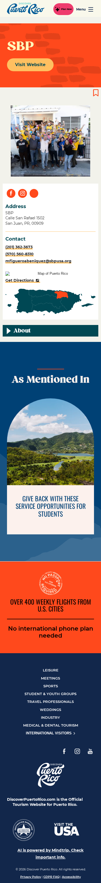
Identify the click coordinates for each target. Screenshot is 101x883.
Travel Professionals (50, 701)
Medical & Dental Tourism (50, 725)
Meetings (50, 678)
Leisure (50, 670)
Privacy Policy (30, 877)
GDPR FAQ (51, 877)
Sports (50, 686)
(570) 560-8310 (19, 254)
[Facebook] (64, 751)
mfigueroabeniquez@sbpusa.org (38, 261)
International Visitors (49, 733)
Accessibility (71, 877)
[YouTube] (90, 751)
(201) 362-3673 (19, 247)
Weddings (50, 709)
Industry (50, 717)
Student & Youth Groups (50, 694)
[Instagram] (77, 751)
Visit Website (30, 64)
